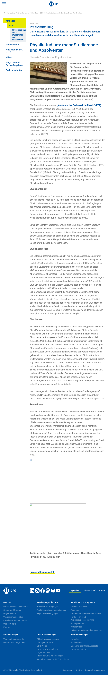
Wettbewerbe (76, 627)
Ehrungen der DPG (45, 642)
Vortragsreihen (77, 623)
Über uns (7, 602)
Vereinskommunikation (13, 617)
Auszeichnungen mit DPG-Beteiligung (53, 659)
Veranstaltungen (10, 635)
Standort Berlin (9, 624)
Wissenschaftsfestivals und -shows (86, 613)
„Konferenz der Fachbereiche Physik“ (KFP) (79, 105)
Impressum (68, 670)
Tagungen (75, 610)
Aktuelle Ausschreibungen (48, 639)
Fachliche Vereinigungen (47, 606)
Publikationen (12, 44)
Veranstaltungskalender (13, 639)
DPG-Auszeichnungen (47, 635)
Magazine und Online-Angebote (14, 63)
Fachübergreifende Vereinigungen (51, 610)
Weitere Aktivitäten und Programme (86, 630)
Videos (9, 57)
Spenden (75, 590)
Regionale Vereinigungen (47, 613)
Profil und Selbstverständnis (15, 606)
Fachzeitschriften (14, 70)
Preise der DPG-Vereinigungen (50, 656)
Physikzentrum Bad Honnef (15, 620)
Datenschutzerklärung (95, 670)
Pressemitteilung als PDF (42, 572)
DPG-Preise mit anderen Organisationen (47, 650)
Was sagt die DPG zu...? (14, 51)
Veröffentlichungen (22, 13)
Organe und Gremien (12, 610)
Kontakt (6, 627)
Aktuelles (34, 13)
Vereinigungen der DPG (47, 602)
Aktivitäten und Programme (83, 602)
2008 (41, 13)
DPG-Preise (42, 646)
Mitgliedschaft (90, 590)
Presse (102, 590)
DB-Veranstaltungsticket (14, 642)
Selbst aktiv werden (79, 606)
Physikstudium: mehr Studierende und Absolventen (18, 35)
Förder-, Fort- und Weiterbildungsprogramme (82, 618)
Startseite (10, 13)
